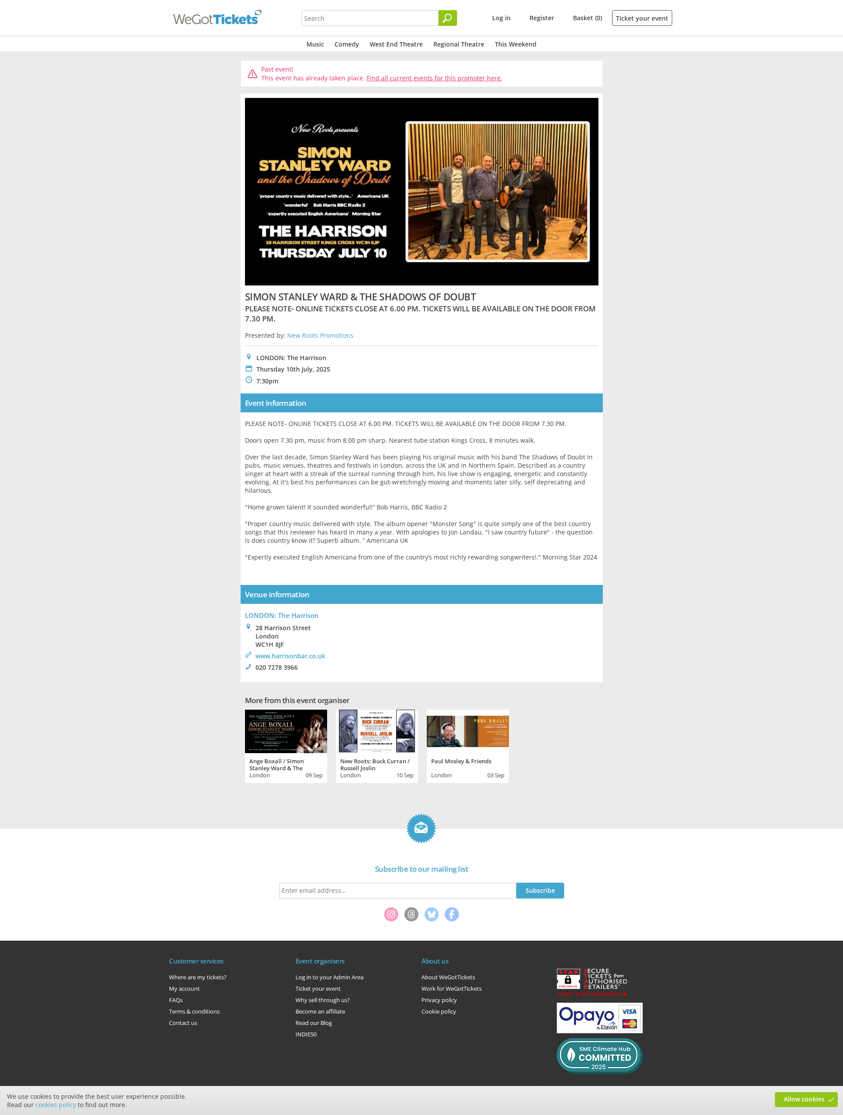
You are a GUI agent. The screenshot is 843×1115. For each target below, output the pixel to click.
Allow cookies (804, 1099)
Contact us (183, 1023)
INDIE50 (306, 1034)
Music (315, 44)
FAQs (176, 1000)
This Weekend (516, 44)
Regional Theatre (458, 44)
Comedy (347, 44)
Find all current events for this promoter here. (434, 78)
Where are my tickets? (198, 977)
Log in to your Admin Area (329, 977)
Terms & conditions (194, 1011)
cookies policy (56, 1105)
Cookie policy (439, 1011)
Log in (501, 18)
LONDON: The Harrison (282, 615)
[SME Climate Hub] (600, 1071)
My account (184, 988)
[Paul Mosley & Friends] (467, 730)
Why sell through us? (322, 1000)
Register (542, 18)
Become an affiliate (320, 1011)
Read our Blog (313, 1023)
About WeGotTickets (448, 977)
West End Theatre (396, 44)
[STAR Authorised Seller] (592, 996)
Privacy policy (439, 1000)
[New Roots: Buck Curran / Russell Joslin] (376, 730)
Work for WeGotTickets (452, 988)
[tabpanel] (286, 745)
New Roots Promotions (320, 335)
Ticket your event (642, 18)
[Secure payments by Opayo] (600, 1031)
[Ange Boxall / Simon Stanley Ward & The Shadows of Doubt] (286, 730)
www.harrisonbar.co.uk (290, 656)
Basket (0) (587, 18)
